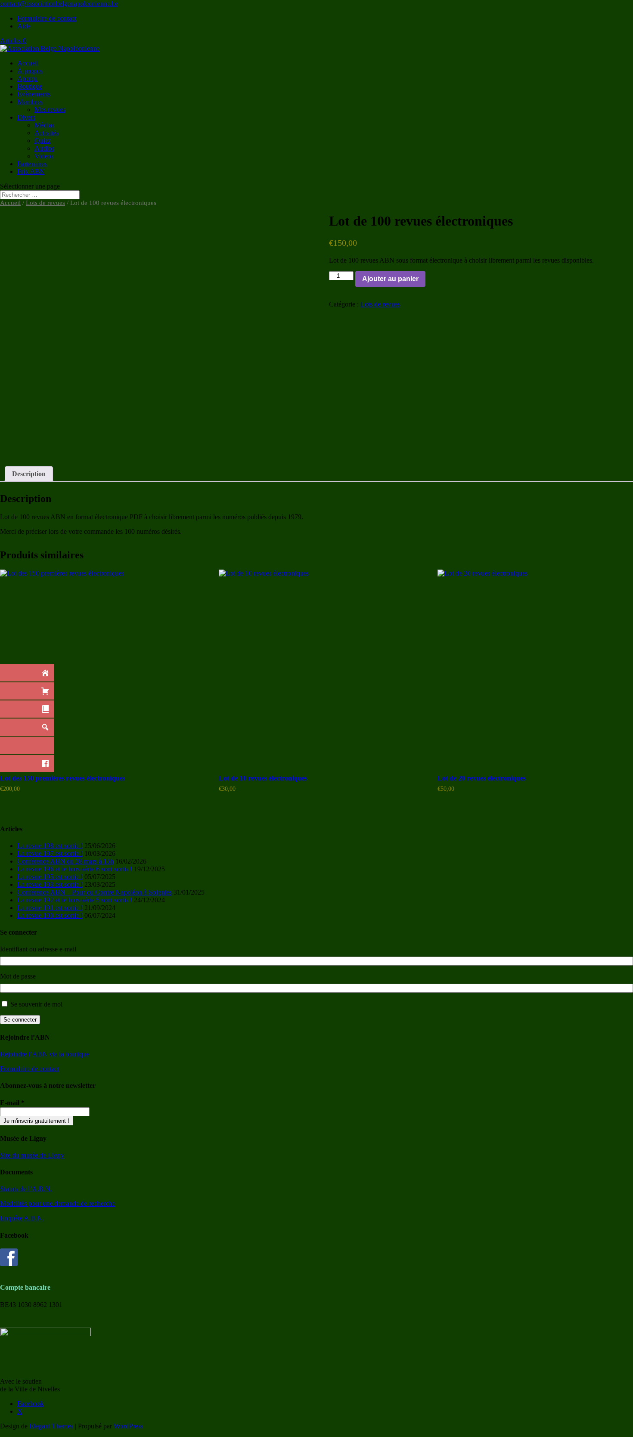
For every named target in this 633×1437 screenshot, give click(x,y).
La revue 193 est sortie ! (50, 884)
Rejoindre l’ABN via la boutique (44, 1054)
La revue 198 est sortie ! (50, 845)
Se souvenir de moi (36, 1004)
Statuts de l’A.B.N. (26, 1188)
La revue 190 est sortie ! (50, 915)
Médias (44, 125)
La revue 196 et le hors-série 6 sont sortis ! (74, 869)
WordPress (128, 1426)
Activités (46, 132)
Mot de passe (18, 976)
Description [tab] (29, 473)
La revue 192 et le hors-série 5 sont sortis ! (74, 900)
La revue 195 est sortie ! (50, 876)
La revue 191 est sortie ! (50, 907)
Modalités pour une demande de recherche (57, 1203)
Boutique (29, 86)
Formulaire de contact (46, 18)
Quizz (42, 140)
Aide (24, 26)
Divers (26, 117)
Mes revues (49, 109)
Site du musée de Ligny (32, 1155)
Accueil (27, 63)
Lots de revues (45, 202)
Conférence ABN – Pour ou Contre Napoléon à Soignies (94, 892)
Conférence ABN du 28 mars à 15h (65, 861)
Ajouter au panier (390, 278)
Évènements (33, 94)
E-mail (12, 1102)
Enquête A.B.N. (22, 1218)
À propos (30, 70)
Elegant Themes (51, 1426)
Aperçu (27, 78)
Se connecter (20, 1019)
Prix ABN (31, 171)
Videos (43, 156)
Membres (30, 101)
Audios (44, 148)
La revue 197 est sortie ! (50, 853)
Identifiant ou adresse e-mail (38, 949)
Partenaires (32, 163)
